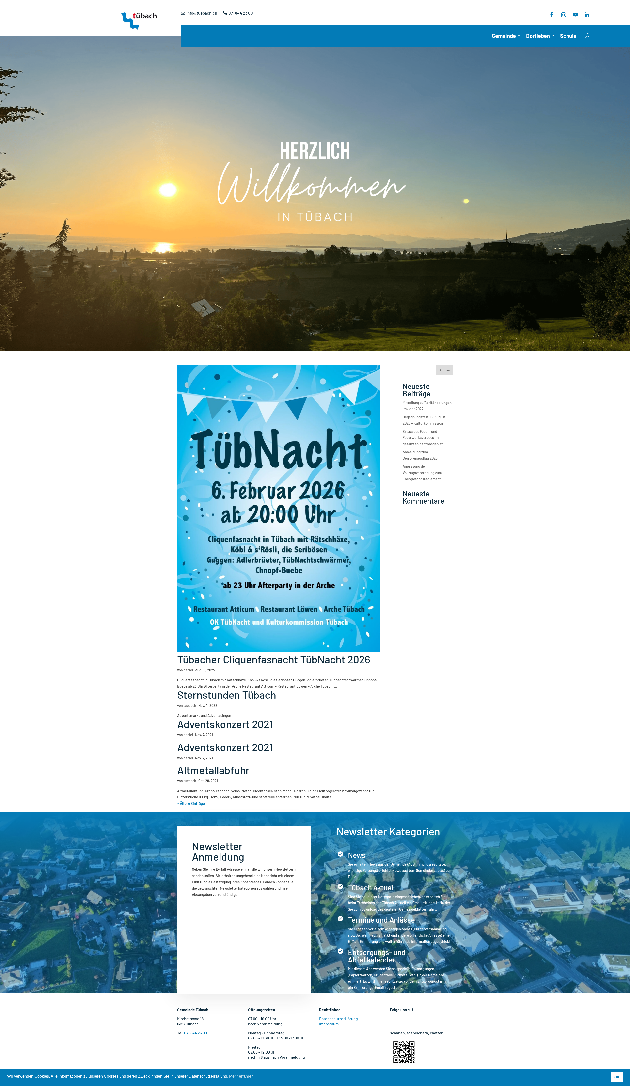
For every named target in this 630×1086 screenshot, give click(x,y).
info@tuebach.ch (202, 12)
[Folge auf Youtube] (575, 15)
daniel (188, 670)
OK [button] (617, 1077)
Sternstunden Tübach (226, 694)
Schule (568, 36)
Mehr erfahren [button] (241, 1076)
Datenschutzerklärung (338, 1018)
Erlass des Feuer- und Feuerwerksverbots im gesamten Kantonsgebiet (423, 437)
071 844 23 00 (240, 12)
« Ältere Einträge (191, 803)
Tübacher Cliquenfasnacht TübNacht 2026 (273, 659)
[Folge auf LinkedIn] (587, 15)
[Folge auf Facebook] (552, 15)
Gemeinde (504, 36)
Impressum (329, 1023)
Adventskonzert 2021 (225, 723)
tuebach (190, 705)
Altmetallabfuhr (213, 769)
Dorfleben (538, 36)
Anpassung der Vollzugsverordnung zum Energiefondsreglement (422, 472)
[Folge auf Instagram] (563, 15)
